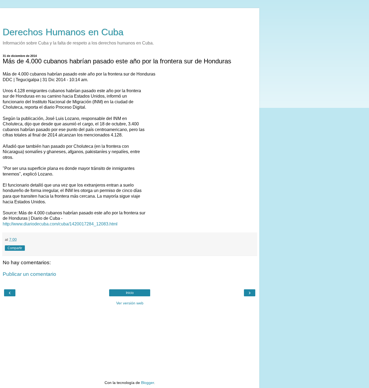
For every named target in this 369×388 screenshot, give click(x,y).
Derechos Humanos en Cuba (63, 32)
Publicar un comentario (29, 274)
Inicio (130, 293)
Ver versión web (129, 303)
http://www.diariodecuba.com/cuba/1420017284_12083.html (60, 224)
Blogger (147, 382)
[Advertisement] (129, 15)
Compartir (15, 248)
